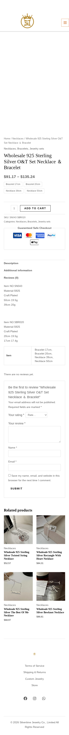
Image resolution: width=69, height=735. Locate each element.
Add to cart (35, 208)
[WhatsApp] (44, 698)
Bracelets (22, 148)
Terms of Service (34, 665)
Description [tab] (11, 263)
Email (12, 461)
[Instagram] (34, 698)
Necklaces (18, 138)
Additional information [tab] (18, 270)
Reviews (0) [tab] (11, 277)
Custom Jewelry (34, 679)
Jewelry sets (37, 148)
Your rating (16, 415)
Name (12, 447)
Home (7, 138)
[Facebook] (25, 698)
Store (34, 685)
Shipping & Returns (34, 672)
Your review (16, 423)
